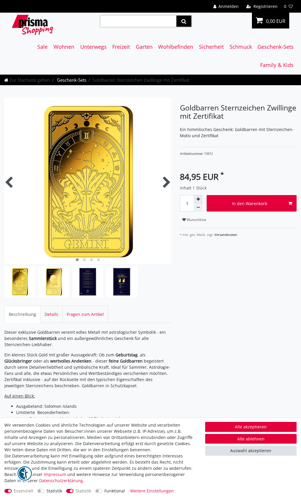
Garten (144, 46)
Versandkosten (225, 234)
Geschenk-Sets (275, 46)
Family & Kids (277, 64)
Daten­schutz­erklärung (61, 480)
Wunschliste (196, 219)
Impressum (55, 474)
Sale (42, 46)
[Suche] (183, 21)
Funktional (114, 491)
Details (51, 314)
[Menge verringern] (198, 207)
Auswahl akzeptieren (250, 450)
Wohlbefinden (175, 46)
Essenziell (23, 491)
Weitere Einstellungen (152, 491)
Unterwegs (93, 46)
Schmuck (241, 46)
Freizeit (121, 46)
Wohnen (63, 46)
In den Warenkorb (249, 203)
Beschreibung (22, 314)
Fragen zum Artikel (85, 314)
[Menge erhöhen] (198, 199)
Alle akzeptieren (251, 427)
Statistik (54, 491)
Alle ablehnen (251, 439)
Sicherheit (211, 46)
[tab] (22, 314)
